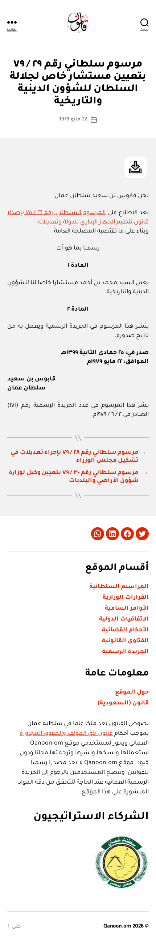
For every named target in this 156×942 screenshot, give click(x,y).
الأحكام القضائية (125, 630)
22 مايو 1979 (73, 119)
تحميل (135, 167)
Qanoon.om (117, 927)
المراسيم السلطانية (119, 587)
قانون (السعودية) (123, 703)
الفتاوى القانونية (125, 641)
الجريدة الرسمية (125, 652)
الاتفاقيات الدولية (124, 619)
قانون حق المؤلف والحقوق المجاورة (66, 733)
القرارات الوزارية (126, 597)
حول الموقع (132, 692)
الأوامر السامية (127, 608)
